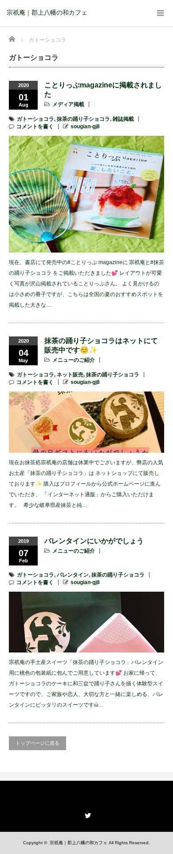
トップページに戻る (37, 743)
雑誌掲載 (123, 119)
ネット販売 (70, 375)
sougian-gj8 (85, 126)
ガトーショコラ (35, 119)
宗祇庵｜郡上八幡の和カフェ (47, 12)
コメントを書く (35, 126)
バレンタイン (73, 575)
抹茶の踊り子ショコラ (83, 119)
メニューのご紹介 (73, 360)
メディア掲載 (68, 104)
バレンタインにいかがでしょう (94, 541)
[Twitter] (86, 814)
